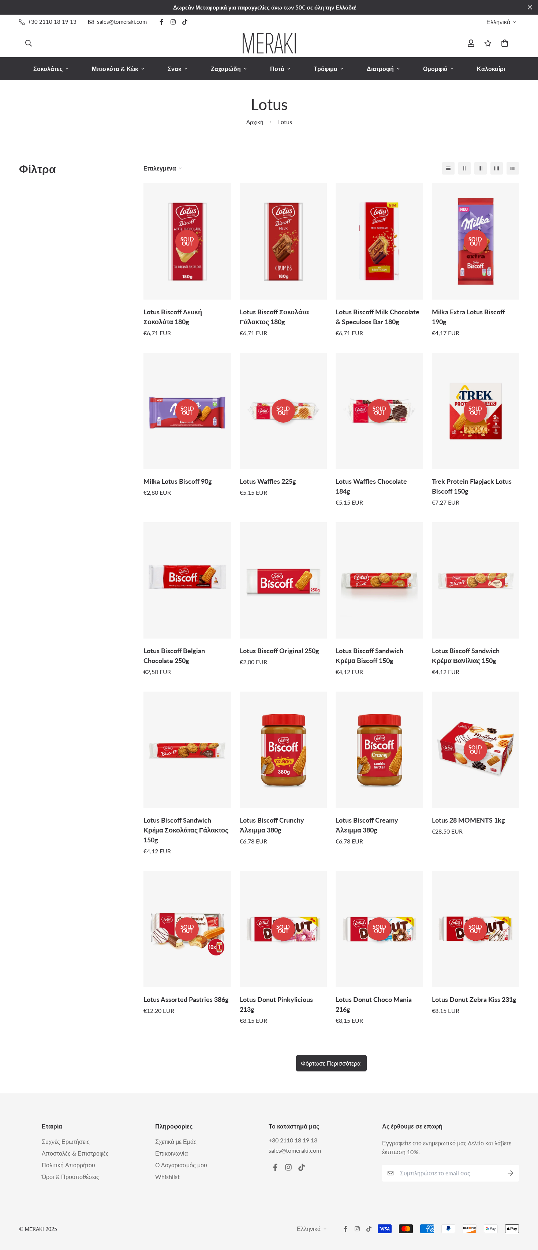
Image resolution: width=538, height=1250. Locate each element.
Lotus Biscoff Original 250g (279, 651)
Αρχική (254, 122)
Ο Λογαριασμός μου (181, 1164)
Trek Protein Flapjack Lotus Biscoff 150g (472, 486)
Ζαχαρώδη (226, 68)
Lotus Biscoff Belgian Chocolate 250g (174, 656)
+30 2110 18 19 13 (293, 1140)
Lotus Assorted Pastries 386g (186, 999)
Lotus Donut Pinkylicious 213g (276, 1004)
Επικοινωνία (171, 1153)
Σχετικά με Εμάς (176, 1141)
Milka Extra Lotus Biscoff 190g (468, 317)
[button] (503, 43)
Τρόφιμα (325, 68)
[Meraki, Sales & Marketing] (269, 43)
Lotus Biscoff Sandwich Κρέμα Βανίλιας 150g (466, 656)
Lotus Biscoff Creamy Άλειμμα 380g (367, 825)
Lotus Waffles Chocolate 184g (371, 486)
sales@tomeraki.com (295, 1150)
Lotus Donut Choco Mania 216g (374, 1004)
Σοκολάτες (48, 68)
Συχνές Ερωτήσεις (66, 1141)
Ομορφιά (435, 68)
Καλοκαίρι (491, 68)
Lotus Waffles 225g (268, 481)
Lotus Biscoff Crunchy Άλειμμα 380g (272, 825)
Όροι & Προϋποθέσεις (70, 1176)
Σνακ (175, 68)
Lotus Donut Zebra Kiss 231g (474, 999)
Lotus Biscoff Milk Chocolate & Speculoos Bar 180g (377, 317)
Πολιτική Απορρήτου (68, 1164)
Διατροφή (380, 68)
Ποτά (277, 68)
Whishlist (167, 1176)
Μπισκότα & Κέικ (115, 68)
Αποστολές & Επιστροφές (75, 1153)
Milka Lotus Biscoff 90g (177, 481)
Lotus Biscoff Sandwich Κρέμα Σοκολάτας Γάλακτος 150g (185, 830)
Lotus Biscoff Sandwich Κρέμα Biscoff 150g (369, 656)
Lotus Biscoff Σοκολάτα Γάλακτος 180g (274, 317)
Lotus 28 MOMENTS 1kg (468, 820)
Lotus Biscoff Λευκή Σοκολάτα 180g (172, 317)
